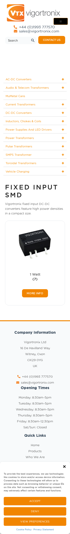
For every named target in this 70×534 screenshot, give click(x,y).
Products (35, 451)
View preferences (35, 521)
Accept (35, 501)
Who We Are (35, 457)
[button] (64, 466)
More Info (35, 293)
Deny (35, 511)
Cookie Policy (24, 529)
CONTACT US (51, 39)
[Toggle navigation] (61, 21)
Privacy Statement (43, 529)
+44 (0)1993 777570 (36, 27)
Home (35, 445)
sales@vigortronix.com (39, 31)
